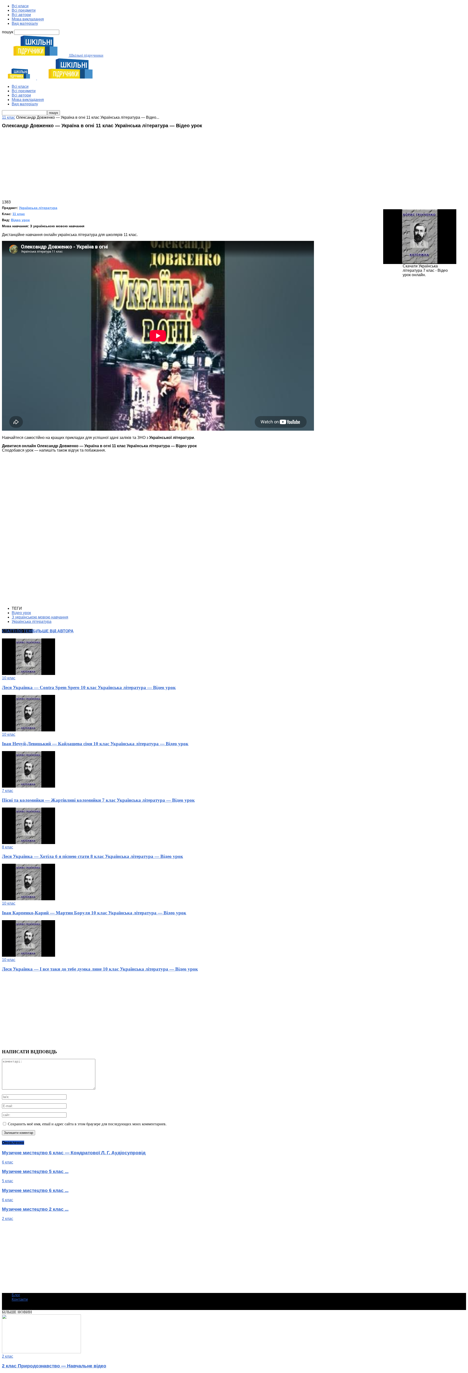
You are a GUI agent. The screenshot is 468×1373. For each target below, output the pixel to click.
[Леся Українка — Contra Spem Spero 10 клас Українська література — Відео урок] (28, 674)
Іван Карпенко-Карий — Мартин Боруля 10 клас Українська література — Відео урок (94, 912)
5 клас (7, 1181)
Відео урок (20, 220)
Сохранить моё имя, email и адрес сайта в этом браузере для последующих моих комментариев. (87, 1124)
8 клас (7, 847)
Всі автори (21, 15)
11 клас (18, 214)
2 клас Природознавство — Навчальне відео (54, 1365)
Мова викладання (28, 19)
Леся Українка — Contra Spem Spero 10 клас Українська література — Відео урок (89, 687)
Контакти (20, 1299)
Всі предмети (24, 10)
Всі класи (20, 6)
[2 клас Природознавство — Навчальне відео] (41, 1352)
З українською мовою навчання (40, 617)
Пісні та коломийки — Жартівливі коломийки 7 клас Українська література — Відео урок (98, 800)
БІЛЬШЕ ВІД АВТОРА (53, 631)
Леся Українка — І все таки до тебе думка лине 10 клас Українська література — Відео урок (100, 969)
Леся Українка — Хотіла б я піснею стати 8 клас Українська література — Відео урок (92, 856)
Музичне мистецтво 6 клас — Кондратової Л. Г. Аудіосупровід (74, 1152)
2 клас (7, 1219)
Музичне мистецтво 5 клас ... (35, 1171)
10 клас (8, 678)
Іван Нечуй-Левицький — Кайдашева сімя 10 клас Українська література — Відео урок (95, 743)
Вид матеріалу (25, 23)
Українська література (38, 208)
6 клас (7, 1162)
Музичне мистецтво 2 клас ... (35, 1209)
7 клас (7, 791)
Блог (16, 1295)
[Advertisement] (234, 166)
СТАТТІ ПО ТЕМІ (17, 631)
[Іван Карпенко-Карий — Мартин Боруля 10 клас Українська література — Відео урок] (28, 899)
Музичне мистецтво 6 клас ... (35, 1190)
